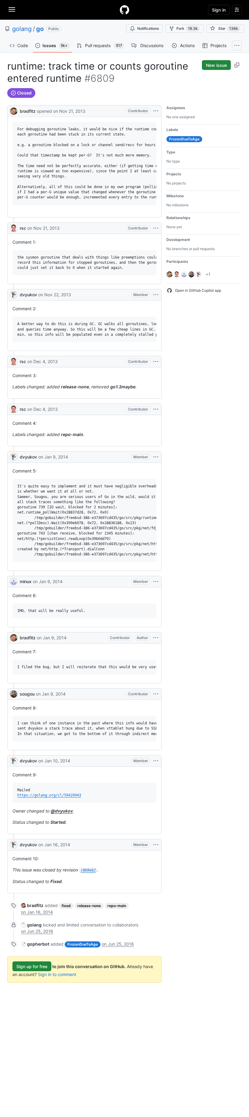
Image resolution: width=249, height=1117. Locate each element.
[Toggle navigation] (11, 9)
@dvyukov (62, 810)
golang (22, 29)
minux (26, 581)
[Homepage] (124, 10)
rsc (23, 228)
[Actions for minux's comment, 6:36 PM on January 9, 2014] (156, 581)
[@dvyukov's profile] (13, 294)
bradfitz (28, 111)
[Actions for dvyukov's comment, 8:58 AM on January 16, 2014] (156, 844)
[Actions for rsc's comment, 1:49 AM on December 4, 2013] (156, 409)
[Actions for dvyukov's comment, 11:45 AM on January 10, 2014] (156, 761)
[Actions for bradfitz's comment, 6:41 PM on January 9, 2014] (156, 638)
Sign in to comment (57, 974)
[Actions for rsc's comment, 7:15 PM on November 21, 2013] (156, 228)
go (40, 29)
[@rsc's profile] (13, 228)
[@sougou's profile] (13, 694)
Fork (187, 28)
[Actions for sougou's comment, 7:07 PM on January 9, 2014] (156, 694)
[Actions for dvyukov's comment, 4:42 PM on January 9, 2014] (156, 457)
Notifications (148, 28)
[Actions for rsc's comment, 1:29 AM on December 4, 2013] (156, 361)
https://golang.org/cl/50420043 (49, 795)
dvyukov (28, 294)
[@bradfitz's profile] (13, 110)
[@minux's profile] (13, 581)
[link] (32, 905)
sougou (27, 693)
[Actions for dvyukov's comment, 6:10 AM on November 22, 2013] (156, 294)
